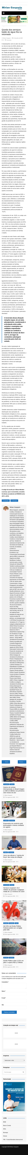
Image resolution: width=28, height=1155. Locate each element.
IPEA (4, 1129)
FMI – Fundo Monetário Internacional (13, 1139)
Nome (4, 991)
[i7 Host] (14, 1096)
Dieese (5, 1136)
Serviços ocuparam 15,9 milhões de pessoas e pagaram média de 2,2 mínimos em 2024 (13, 889)
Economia (9, 40)
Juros (16, 923)
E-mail (4, 998)
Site (3, 1004)
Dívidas (5, 923)
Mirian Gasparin (7, 38)
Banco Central (7, 1125)
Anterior (7, 761)
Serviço (12, 885)
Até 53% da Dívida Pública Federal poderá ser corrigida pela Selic (12, 928)
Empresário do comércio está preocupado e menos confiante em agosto (13, 825)
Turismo (12, 784)
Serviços (15, 500)
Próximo (21, 761)
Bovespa (5, 1132)
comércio (6, 820)
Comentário (5, 982)
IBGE (4, 1122)
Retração (6, 500)
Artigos (5, 852)
